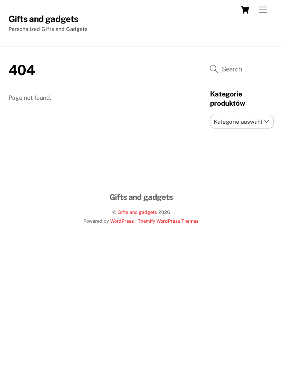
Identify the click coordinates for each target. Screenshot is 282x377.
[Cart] (245, 10)
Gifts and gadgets (137, 212)
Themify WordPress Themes (168, 221)
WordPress (122, 221)
